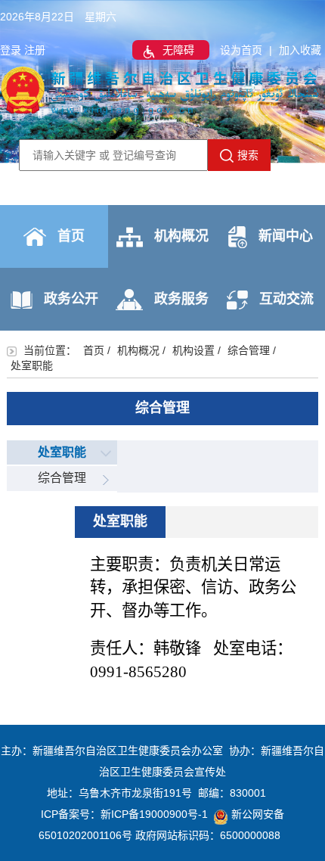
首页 (71, 236)
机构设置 (193, 350)
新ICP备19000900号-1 (154, 814)
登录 (10, 50)
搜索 (247, 155)
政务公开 (71, 298)
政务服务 (181, 298)
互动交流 (286, 298)
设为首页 (241, 50)
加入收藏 (300, 50)
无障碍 (178, 50)
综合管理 (249, 350)
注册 (34, 50)
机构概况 (181, 236)
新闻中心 (285, 236)
